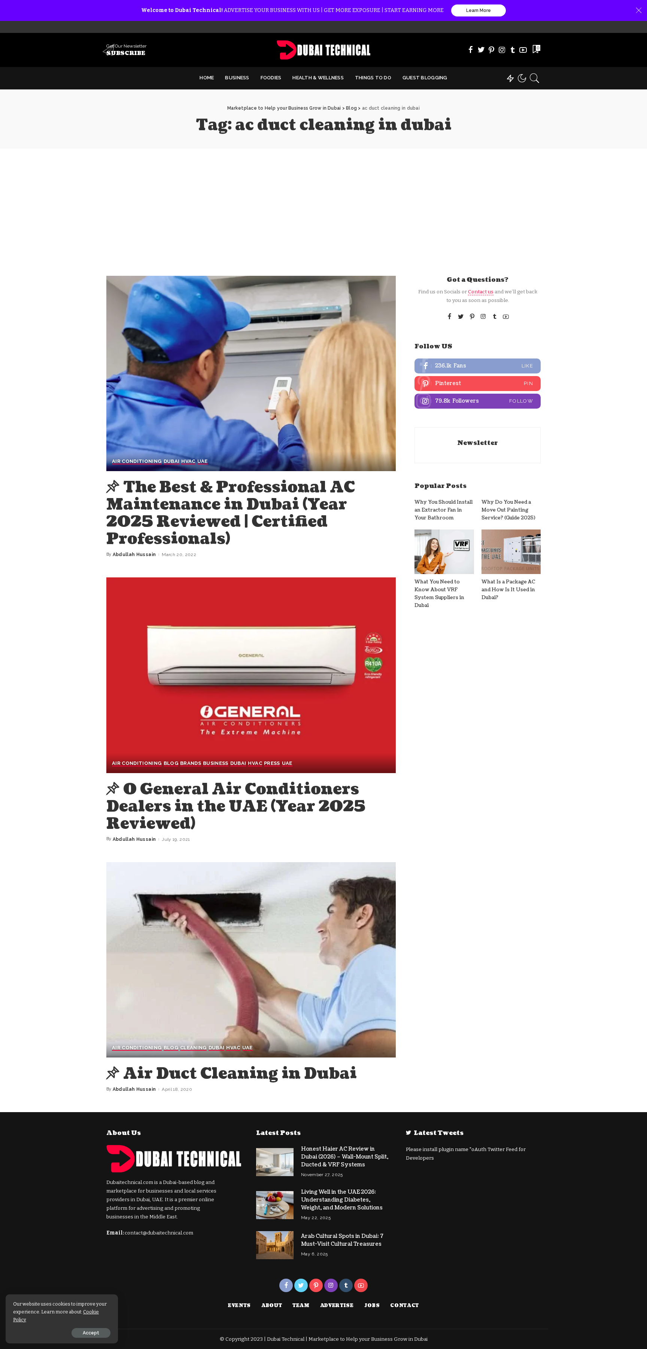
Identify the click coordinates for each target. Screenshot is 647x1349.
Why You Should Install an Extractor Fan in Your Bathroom (443, 510)
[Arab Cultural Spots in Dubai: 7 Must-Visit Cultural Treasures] (275, 1245)
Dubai (172, 461)
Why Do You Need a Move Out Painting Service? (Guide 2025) (508, 510)
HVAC (188, 461)
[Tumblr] (512, 49)
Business (215, 763)
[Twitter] (481, 49)
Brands (190, 763)
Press (272, 763)
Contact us (480, 292)
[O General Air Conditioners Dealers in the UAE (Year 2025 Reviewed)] (251, 675)
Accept (91, 1333)
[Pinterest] (491, 49)
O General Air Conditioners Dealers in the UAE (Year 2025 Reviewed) (235, 806)
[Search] (535, 78)
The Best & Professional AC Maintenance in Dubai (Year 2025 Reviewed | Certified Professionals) (230, 513)
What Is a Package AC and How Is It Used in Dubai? (508, 590)
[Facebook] (470, 49)
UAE (202, 461)
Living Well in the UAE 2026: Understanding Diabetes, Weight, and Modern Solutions (342, 1199)
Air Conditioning (137, 461)
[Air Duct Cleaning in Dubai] (251, 959)
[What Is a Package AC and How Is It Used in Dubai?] (511, 551)
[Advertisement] (323, 204)
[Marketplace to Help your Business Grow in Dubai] (324, 49)
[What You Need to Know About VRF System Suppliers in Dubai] (444, 551)
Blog (171, 763)
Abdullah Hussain (134, 554)
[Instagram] (502, 49)
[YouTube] (523, 49)
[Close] (639, 10)
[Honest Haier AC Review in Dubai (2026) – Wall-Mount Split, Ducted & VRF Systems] (275, 1162)
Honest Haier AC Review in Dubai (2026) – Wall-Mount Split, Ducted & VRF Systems (344, 1156)
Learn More (478, 10)
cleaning (193, 1047)
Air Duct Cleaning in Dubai (240, 1073)
